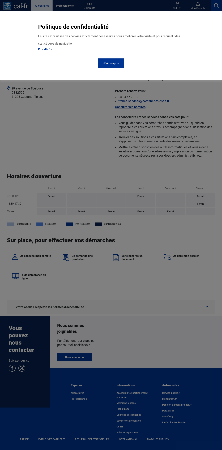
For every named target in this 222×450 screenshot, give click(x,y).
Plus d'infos (45, 49)
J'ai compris (111, 63)
